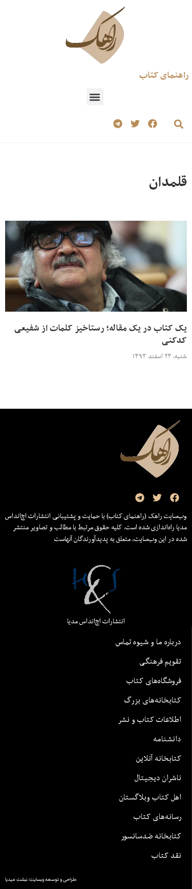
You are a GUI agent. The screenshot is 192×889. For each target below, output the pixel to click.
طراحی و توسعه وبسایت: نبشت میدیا (41, 879)
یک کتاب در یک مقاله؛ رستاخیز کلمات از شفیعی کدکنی (100, 334)
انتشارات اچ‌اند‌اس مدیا (96, 621)
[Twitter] (134, 123)
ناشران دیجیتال (158, 777)
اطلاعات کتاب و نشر (149, 719)
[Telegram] (118, 123)
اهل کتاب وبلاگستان (150, 797)
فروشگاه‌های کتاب (153, 680)
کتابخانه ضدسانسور (151, 836)
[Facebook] (152, 123)
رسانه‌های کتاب (157, 816)
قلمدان (168, 182)
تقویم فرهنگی (160, 661)
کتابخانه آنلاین (158, 758)
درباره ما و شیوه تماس (148, 641)
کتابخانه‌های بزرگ (152, 700)
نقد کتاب (166, 855)
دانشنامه (167, 738)
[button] (95, 96)
